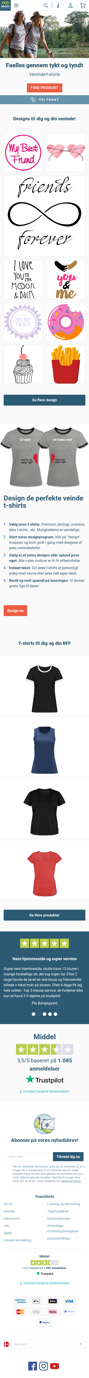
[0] (33, 1014)
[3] (50, 1014)
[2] (44, 1014)
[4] (55, 1014)
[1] (39, 1014)
